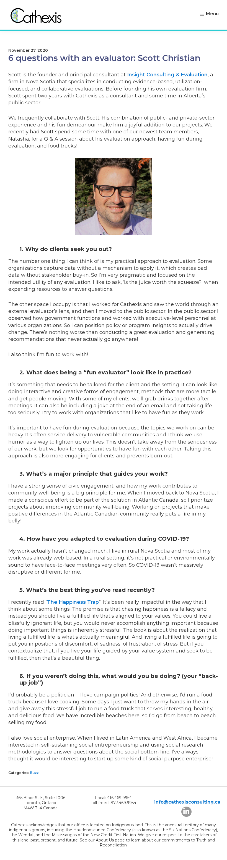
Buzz (34, 773)
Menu (212, 13)
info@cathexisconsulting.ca (187, 802)
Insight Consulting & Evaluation (167, 75)
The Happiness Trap (73, 602)
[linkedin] (186, 812)
